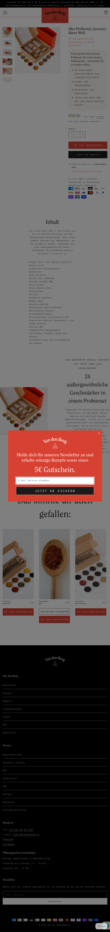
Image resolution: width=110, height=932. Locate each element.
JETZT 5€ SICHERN (55, 490)
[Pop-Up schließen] (99, 433)
